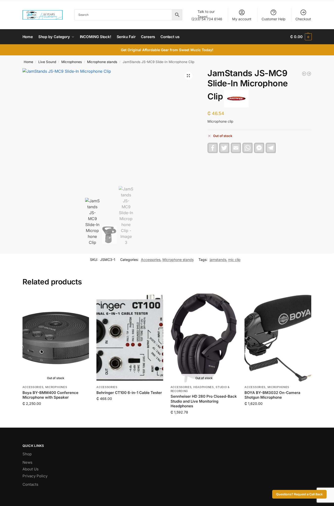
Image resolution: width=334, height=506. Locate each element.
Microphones (71, 62)
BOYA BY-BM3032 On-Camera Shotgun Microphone (272, 395)
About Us (30, 469)
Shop (27, 454)
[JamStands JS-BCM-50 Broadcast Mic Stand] (304, 73)
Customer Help (274, 19)
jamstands (218, 259)
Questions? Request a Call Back (299, 494)
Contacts (30, 484)
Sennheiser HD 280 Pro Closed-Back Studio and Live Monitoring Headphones (204, 401)
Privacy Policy (34, 476)
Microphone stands (102, 62)
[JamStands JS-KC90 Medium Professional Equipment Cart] (309, 73)
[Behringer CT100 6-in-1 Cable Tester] (129, 338)
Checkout (303, 19)
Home (28, 62)
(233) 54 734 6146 (206, 15)
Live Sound (47, 62)
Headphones (203, 387)
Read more (55, 414)
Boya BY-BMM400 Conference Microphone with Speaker (50, 395)
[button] (301, 36)
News (27, 462)
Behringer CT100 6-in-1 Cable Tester (129, 392)
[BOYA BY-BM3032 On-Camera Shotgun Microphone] (278, 338)
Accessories (150, 259)
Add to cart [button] (129, 409)
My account (241, 19)
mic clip (234, 259)
